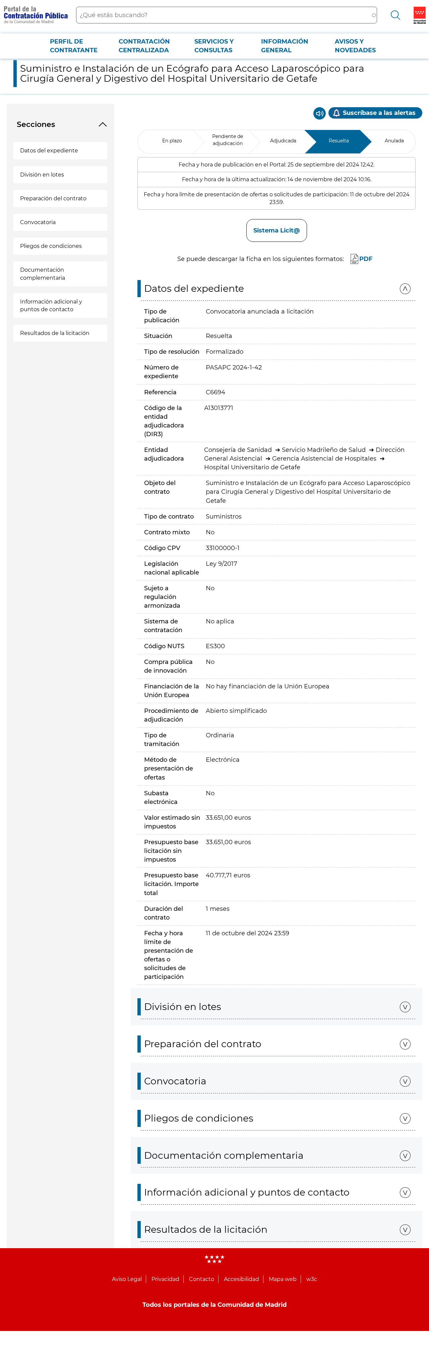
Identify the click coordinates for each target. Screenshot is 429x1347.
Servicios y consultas (214, 46)
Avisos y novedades (355, 46)
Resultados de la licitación (54, 333)
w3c (311, 1279)
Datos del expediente (49, 150)
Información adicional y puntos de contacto (51, 305)
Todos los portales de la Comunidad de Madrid (214, 1304)
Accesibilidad (241, 1279)
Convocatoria (38, 222)
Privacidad (165, 1279)
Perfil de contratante (74, 46)
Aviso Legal (127, 1279)
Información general (284, 46)
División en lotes (42, 175)
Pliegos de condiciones (51, 246)
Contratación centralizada (144, 46)
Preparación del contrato (53, 198)
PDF (366, 259)
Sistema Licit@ (276, 230)
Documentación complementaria (42, 274)
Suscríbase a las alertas (379, 113)
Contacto (201, 1279)
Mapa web (283, 1279)
